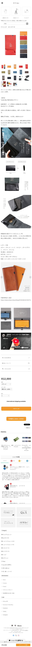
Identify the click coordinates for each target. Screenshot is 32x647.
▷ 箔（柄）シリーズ (6, 571)
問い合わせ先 (6, 368)
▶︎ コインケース (5, 548)
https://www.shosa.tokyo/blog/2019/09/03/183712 (16, 300)
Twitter (4, 611)
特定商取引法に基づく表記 (8, 593)
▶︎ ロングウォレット (6, 534)
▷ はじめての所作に (6, 564)
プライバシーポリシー (7, 589)
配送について (6, 363)
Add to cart (16, 408)
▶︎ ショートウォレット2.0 (8, 541)
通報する (28, 427)
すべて (5, 460)
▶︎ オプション (5, 558)
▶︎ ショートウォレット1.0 (8, 544)
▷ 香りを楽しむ (5, 568)
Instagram (5, 614)
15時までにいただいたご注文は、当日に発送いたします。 (14, 20)
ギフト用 (3, 387)
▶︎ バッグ (4, 554)
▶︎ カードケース (5, 551)
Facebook (5, 608)
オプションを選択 (23, 645)
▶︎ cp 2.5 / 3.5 (5, 538)
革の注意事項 (6, 357)
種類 (2, 382)
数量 (2, 393)
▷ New (3, 561)
